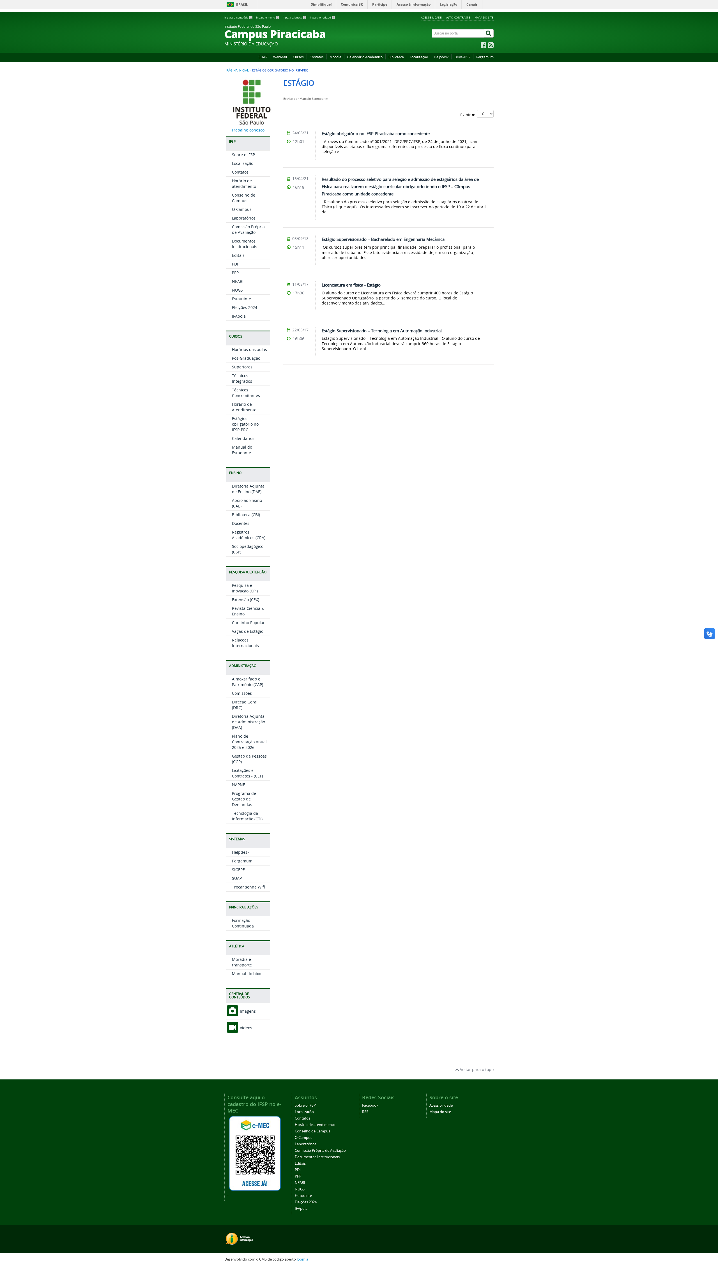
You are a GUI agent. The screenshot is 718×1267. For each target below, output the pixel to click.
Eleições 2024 (244, 307)
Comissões (242, 693)
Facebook (370, 1105)
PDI (235, 264)
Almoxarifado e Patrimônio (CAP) (247, 681)
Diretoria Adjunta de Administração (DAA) (248, 722)
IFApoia (239, 316)
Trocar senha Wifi (248, 887)
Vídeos (245, 1027)
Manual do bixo (246, 973)
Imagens (247, 1011)
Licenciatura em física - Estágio (351, 285)
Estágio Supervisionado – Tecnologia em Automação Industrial (382, 330)
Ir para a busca (294, 17)
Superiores (242, 367)
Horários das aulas (249, 349)
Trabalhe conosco (247, 130)
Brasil (242, 4)
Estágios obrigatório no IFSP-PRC (245, 424)
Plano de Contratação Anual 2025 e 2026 (249, 741)
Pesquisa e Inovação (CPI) (245, 588)
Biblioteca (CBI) (246, 514)
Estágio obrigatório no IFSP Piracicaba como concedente (376, 133)
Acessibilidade (431, 17)
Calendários (243, 438)
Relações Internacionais (245, 642)
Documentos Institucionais (244, 243)
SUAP (263, 57)
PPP (235, 272)
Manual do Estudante (242, 449)
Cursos (298, 57)
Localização (419, 57)
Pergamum (485, 57)
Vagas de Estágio (247, 631)
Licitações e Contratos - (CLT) (247, 773)
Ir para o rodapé (322, 17)
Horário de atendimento (244, 183)
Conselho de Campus (243, 197)
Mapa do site (484, 17)
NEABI (237, 281)
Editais (238, 255)
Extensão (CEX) (245, 599)
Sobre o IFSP (243, 154)
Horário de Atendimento (244, 406)
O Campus (242, 209)
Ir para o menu (267, 17)
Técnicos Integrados (242, 378)
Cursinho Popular (248, 622)
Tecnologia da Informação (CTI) (247, 816)
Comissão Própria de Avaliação (248, 229)
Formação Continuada (243, 923)
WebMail (280, 57)
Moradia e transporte (242, 962)
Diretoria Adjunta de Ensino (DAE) (248, 488)
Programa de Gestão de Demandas (244, 799)
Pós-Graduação (246, 358)
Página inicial (237, 70)
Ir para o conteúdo (238, 17)
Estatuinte (241, 298)
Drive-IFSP (462, 57)
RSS (365, 1111)
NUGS (237, 290)
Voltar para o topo (476, 1069)
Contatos (317, 57)
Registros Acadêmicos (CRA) (248, 534)
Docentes (240, 523)
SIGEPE (238, 869)
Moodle (335, 57)
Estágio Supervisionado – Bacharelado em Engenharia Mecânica (383, 239)
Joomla (302, 1259)
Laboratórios (244, 218)
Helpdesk (441, 57)
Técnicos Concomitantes (246, 392)
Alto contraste (458, 17)
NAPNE (238, 784)
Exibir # (468, 114)
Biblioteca (396, 57)
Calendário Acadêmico (365, 57)
